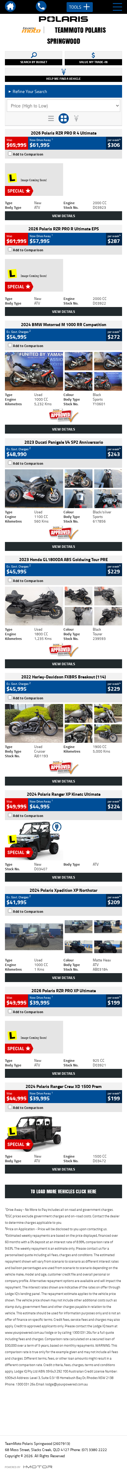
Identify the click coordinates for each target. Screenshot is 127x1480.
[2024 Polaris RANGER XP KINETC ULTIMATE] (63, 841)
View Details (63, 216)
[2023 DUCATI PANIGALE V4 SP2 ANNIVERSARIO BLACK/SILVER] (63, 488)
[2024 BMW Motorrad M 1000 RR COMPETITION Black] (63, 371)
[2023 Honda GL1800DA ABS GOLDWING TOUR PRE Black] (63, 606)
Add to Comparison (28, 154)
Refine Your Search (27, 91)
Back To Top (63, 1417)
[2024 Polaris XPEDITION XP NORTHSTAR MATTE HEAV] (63, 936)
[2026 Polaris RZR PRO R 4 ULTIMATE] (63, 179)
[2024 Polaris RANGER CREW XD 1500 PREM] (63, 1133)
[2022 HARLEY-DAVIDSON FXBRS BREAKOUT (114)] (63, 723)
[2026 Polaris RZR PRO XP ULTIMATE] (63, 1037)
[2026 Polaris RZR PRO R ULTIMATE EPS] (63, 275)
